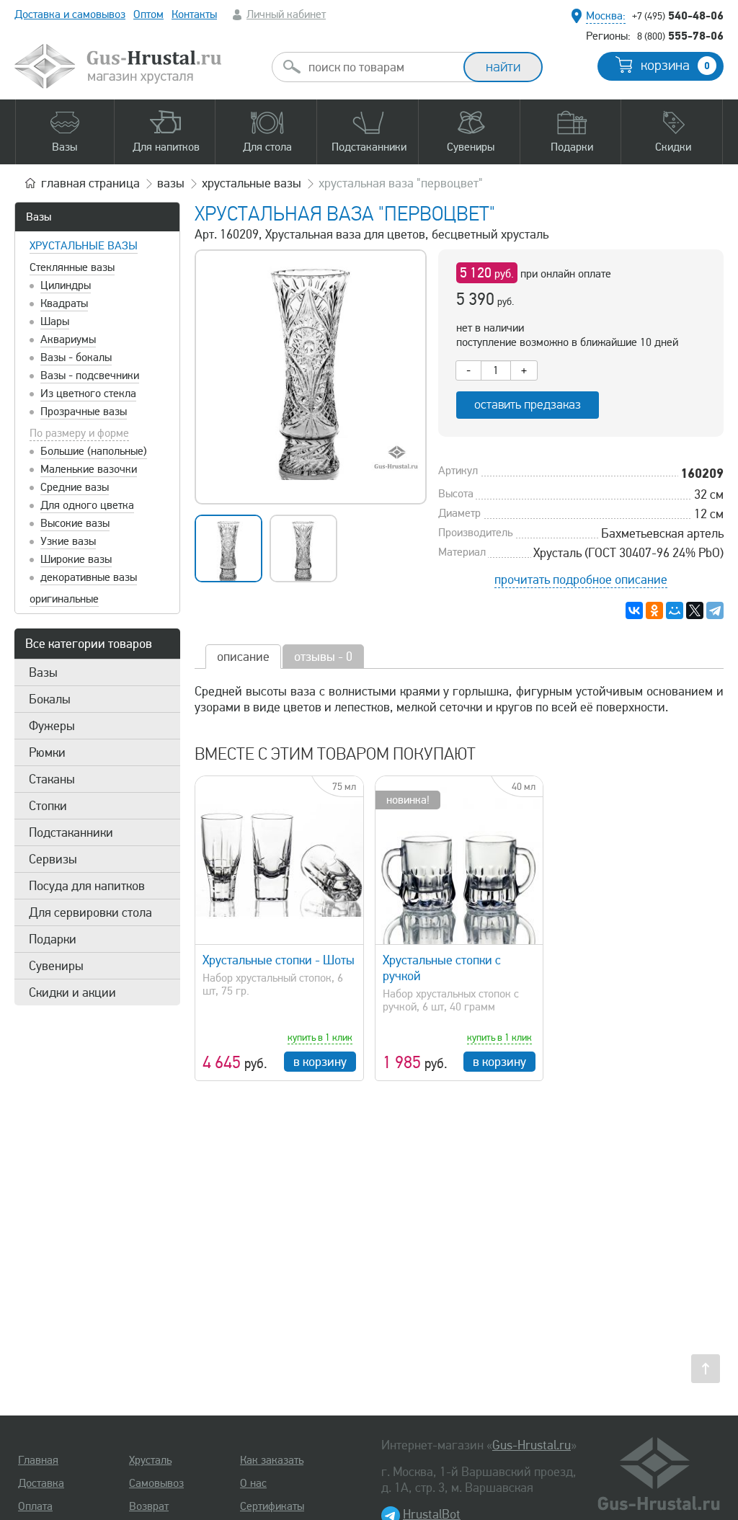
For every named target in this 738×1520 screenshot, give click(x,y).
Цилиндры (65, 285)
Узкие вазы (68, 541)
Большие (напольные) (93, 451)
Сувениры (56, 966)
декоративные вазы (88, 577)
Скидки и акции (72, 992)
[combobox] (380, 67)
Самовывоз (156, 1483)
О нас (253, 1483)
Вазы (38, 217)
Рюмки (47, 752)
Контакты (194, 14)
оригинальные (64, 599)
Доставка (41, 1483)
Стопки (48, 806)
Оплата (35, 1506)
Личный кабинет (286, 14)
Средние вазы (74, 487)
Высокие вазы (75, 523)
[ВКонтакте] (634, 610)
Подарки (52, 939)
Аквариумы (68, 339)
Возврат (149, 1506)
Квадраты (64, 303)
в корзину (320, 1062)
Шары (54, 321)
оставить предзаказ (527, 404)
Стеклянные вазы (72, 267)
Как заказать (271, 1460)
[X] (694, 610)
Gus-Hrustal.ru (531, 1445)
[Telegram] (715, 610)
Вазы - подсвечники (89, 375)
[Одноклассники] (654, 610)
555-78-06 (680, 35)
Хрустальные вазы (84, 246)
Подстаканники (71, 832)
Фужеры (52, 726)
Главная (38, 1460)
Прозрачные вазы (83, 411)
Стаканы (52, 779)
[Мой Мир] (674, 610)
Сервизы (53, 859)
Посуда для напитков (87, 886)
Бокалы (50, 699)
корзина (675, 65)
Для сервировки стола (90, 912)
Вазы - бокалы (76, 357)
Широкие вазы (76, 559)
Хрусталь (150, 1460)
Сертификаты (272, 1506)
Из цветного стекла (88, 393)
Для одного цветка (87, 505)
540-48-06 (678, 15)
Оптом (148, 14)
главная (90, 183)
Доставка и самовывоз (69, 14)
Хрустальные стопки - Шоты (279, 960)
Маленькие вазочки (88, 469)
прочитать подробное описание (580, 579)
